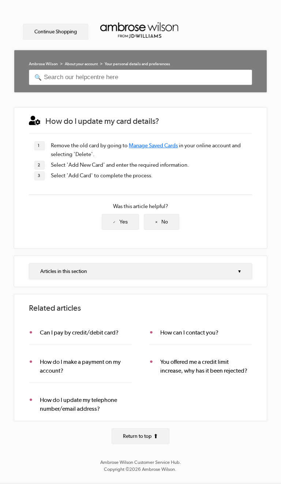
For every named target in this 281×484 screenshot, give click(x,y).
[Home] (139, 32)
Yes (123, 222)
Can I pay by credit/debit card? (79, 332)
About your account (81, 64)
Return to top (137, 436)
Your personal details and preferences (137, 64)
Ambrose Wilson (43, 64)
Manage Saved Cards (153, 145)
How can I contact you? (189, 332)
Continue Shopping (55, 31)
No (164, 222)
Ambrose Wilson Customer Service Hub (140, 462)
